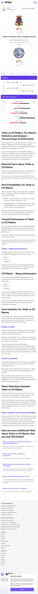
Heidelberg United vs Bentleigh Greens (10, 526)
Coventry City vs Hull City (7, 508)
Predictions (4, 553)
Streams (3, 559)
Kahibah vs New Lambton (7, 520)
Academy (3, 562)
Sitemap (3, 547)
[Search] (32, 2)
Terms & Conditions (6, 545)
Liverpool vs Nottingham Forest (9, 506)
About (2, 534)
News (2, 564)
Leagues (3, 555)
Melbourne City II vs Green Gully (9, 529)
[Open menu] (35, 2)
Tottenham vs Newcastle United (9, 512)
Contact (3, 539)
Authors (3, 536)
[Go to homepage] (6, 2)
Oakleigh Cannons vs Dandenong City (10, 524)
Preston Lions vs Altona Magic (8, 522)
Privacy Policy (4, 541)
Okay (22, 589)
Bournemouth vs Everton (7, 510)
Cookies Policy (26, 584)
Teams (2, 557)
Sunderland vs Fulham (6, 514)
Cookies (3, 543)
